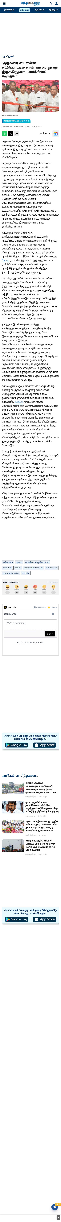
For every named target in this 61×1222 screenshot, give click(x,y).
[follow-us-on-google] (55, 133)
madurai (18, 567)
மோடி (5, 260)
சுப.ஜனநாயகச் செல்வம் (16, 121)
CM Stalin (25, 573)
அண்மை (9, 9)
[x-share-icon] (10, 135)
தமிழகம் (39, 9)
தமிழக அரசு (8, 562)
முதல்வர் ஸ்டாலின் (11, 573)
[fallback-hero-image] (13, 788)
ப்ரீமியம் (24, 10)
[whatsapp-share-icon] (4, 135)
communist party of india (33, 567)
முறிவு (19, 402)
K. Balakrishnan (51, 567)
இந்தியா (53, 9)
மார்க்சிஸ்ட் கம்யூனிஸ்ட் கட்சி (37, 562)
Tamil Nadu (7, 567)
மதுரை (19, 562)
